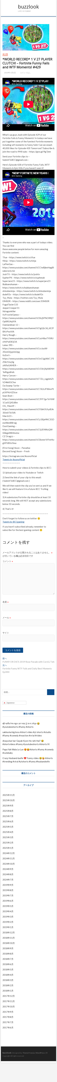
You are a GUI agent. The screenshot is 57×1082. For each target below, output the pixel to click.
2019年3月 (7, 916)
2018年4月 (7, 974)
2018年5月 (7, 969)
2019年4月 (7, 911)
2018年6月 (7, 964)
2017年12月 (8, 996)
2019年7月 (7, 895)
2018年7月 (7, 959)
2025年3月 (7, 837)
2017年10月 (8, 1006)
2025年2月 (7, 842)
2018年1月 (7, 990)
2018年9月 (7, 948)
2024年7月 (7, 879)
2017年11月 (8, 1001)
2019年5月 (7, 906)
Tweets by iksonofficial (13, 459)
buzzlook (28, 7)
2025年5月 (7, 826)
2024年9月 (7, 869)
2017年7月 (7, 1022)
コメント (7, 561)
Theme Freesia (29, 1053)
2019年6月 (7, 900)
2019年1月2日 (10, 73)
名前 (5, 601)
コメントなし (25, 73)
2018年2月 (7, 985)
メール (6, 617)
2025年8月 (7, 811)
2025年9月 (7, 805)
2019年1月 (7, 927)
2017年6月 (7, 1027)
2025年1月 (7, 848)
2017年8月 (7, 1017)
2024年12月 (8, 853)
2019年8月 (7, 890)
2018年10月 (8, 943)
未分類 (5, 54)
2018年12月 (8, 932)
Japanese (10, 703)
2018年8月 (7, 953)
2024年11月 (8, 858)
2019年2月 (7, 922)
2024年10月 (8, 863)
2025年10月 (8, 800)
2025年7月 (7, 816)
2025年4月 (7, 832)
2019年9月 (7, 885)
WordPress (40, 1053)
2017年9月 (7, 1011)
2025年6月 (7, 821)
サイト (5, 632)
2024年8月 (7, 874)
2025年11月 (8, 795)
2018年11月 (8, 937)
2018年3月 (7, 980)
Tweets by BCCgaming (13, 521)
